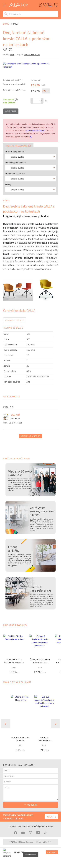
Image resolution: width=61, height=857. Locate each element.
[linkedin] (38, 832)
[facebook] (15, 832)
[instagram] (30, 832)
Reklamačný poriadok (37, 826)
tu (31, 136)
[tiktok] (45, 832)
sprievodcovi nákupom (36, 130)
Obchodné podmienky (17, 826)
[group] (19, 721)
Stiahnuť (15, 415)
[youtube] (22, 832)
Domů (6, 23)
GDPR (50, 826)
